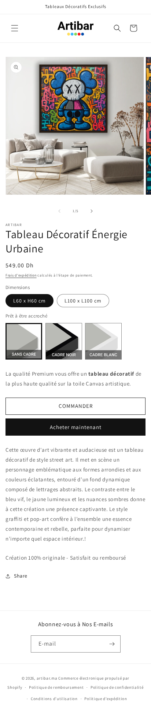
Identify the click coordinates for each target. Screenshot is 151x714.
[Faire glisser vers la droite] (92, 211)
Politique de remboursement (56, 687)
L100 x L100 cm (83, 300)
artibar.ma (47, 678)
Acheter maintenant (76, 427)
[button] (15, 28)
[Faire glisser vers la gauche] (59, 211)
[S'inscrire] (112, 644)
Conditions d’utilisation (54, 698)
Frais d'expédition (21, 275)
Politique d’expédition (105, 698)
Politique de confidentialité (117, 687)
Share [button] (20, 575)
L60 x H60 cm (29, 300)
